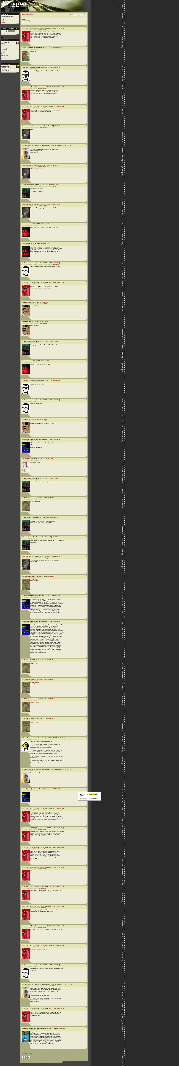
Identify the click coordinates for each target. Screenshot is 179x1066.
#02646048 (55, 184)
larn (24, 28)
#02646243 (69, 769)
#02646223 (55, 478)
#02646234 (50, 679)
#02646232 (56, 621)
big (24, 302)
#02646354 (60, 886)
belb (24, 67)
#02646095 (56, 380)
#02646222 (51, 458)
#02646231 (56, 595)
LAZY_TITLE (34, 579)
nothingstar (4, 50)
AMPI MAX (26, 47)
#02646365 (62, 1028)
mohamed (26, 126)
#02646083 (60, 282)
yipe (2, 53)
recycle (2, 43)
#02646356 (60, 925)
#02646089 (55, 341)
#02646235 (50, 699)
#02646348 (60, 808)
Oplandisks (4, 49)
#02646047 (57, 165)
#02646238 (61, 738)
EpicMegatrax (27, 439)
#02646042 (56, 67)
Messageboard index (27, 14)
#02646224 (50, 498)
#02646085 (45, 302)
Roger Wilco (26, 184)
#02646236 (50, 718)
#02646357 (60, 945)
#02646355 (60, 906)
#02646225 (55, 517)
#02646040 (60, 28)
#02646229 (57, 556)
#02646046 (69, 145)
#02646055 (56, 263)
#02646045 (57, 126)
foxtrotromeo (4, 55)
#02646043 (60, 86)
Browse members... (6, 58)
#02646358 (56, 965)
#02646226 (55, 537)
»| (29, 21)
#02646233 (50, 659)
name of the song (35, 501)
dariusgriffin (26, 458)
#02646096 (56, 400)
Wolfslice (25, 1028)
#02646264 (56, 788)
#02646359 (69, 984)
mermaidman (27, 223)
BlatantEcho (26, 738)
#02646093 (46, 361)
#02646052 (46, 243)
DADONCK (26, 498)
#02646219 (56, 439)
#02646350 (60, 847)
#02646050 (57, 204)
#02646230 (50, 576)
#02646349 (60, 828)
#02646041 (57, 47)
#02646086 (45, 321)
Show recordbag (42, 29)
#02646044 (60, 106)
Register (3, 22)
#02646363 (60, 1008)
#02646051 (46, 223)
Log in (2, 20)
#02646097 (45, 419)
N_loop (3, 52)
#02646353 (60, 867)
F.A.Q (2, 19)
